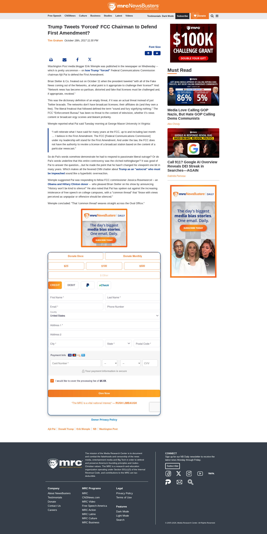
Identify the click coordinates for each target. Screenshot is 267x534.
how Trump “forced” (97, 70)
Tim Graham (55, 40)
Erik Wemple (83, 429)
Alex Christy (173, 124)
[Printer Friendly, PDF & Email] (64, 60)
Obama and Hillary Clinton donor (68, 184)
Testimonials (154, 16)
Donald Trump (66, 429)
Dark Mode (168, 16)
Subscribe (182, 16)
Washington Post (108, 429)
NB (94, 429)
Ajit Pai (51, 429)
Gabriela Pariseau (176, 176)
